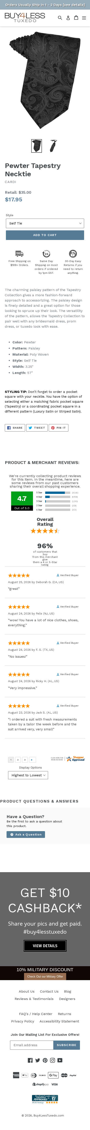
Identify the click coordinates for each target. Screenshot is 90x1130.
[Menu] (84, 17)
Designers (67, 999)
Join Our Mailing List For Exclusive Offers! (45, 1035)
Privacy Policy (22, 1021)
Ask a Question (28, 834)
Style (9, 215)
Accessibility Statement (59, 1021)
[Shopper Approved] (45, 1102)
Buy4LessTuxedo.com (48, 1115)
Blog (67, 991)
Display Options (30, 767)
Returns (64, 1014)
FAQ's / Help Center (35, 1014)
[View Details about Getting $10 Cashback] (45, 950)
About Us (27, 991)
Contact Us (49, 991)
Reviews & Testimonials (34, 999)
